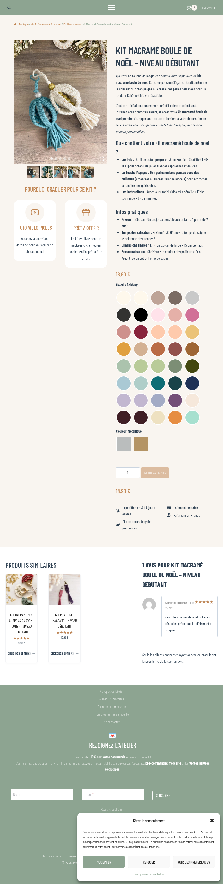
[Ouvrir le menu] (111, 7)
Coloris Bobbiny (127, 285)
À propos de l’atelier (111, 691)
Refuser (149, 862)
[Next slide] (91, 172)
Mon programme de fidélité (112, 714)
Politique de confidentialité (149, 874)
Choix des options (19, 653)
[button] (212, 820)
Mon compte (208, 7)
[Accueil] (15, 24)
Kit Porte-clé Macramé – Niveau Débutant (64, 620)
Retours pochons (111, 809)
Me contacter (112, 721)
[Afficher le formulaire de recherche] (9, 7)
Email (89, 794)
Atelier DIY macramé (111, 699)
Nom (16, 794)
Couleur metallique (129, 431)
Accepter (104, 862)
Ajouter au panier (155, 473)
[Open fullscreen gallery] (102, 159)
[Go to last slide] (30, 172)
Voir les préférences (193, 862)
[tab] (51, 158)
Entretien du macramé (112, 706)
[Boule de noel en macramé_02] (60, 102)
